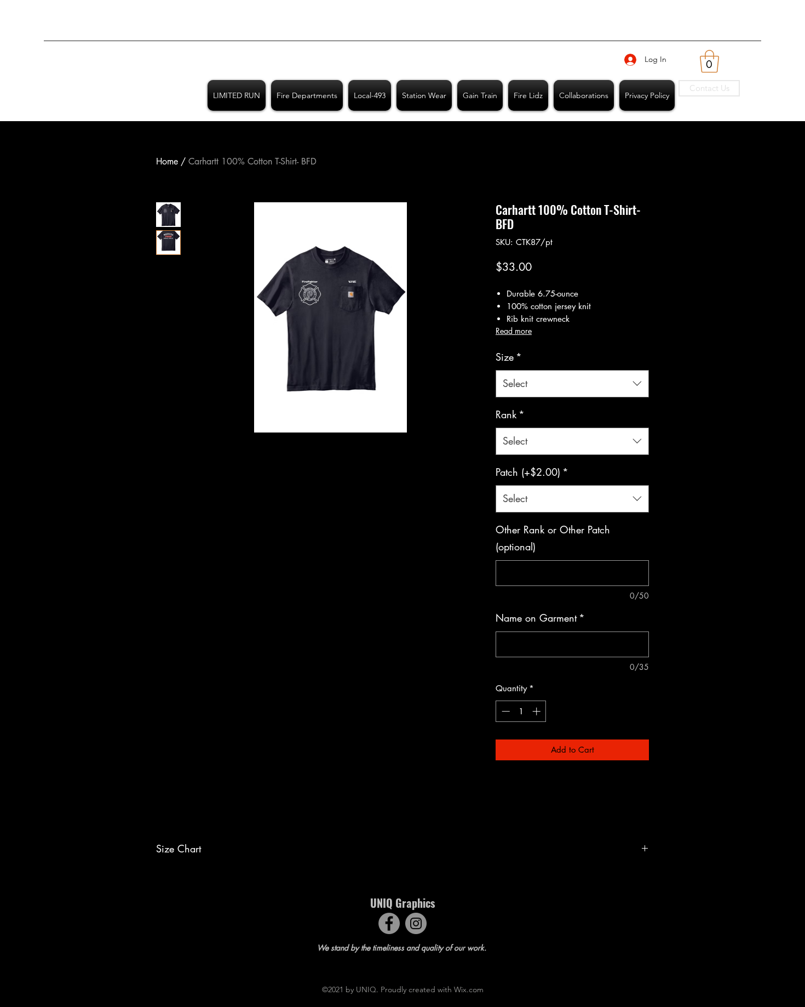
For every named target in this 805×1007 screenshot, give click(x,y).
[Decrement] (504, 711)
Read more (514, 331)
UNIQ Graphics (402, 903)
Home (167, 161)
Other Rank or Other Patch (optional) (553, 538)
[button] (709, 61)
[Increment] (537, 711)
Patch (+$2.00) (532, 472)
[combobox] (572, 383)
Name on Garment (540, 617)
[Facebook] (389, 923)
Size (509, 356)
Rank (510, 414)
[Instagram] (416, 923)
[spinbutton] (521, 711)
